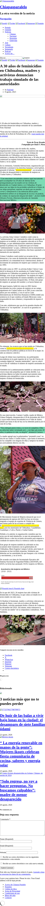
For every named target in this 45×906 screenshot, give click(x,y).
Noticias (8, 32)
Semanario (9, 49)
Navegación (6, 18)
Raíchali (10, 90)
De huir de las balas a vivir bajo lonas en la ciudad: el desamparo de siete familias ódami (22, 722)
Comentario (5, 819)
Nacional (13, 36)
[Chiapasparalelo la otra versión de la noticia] (22, 1)
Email (6, 846)
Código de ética (11, 889)
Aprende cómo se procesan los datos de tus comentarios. (22, 873)
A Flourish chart (18, 588)
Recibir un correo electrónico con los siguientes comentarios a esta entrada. (19, 858)
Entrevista (13, 41)
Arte (6, 43)
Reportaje (13, 38)
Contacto (8, 898)
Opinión (8, 30)
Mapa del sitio (10, 895)
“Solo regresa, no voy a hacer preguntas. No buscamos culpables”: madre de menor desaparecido (18, 790)
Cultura (7, 45)
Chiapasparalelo (13, 7)
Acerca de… (9, 54)
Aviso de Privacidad (12, 891)
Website (3, 852)
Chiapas (13, 34)
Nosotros (8, 887)
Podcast (8, 51)
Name (6, 839)
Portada (8, 28)
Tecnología (9, 47)
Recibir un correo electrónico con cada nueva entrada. (23, 864)
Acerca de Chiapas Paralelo (15, 885)
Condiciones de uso (12, 893)
